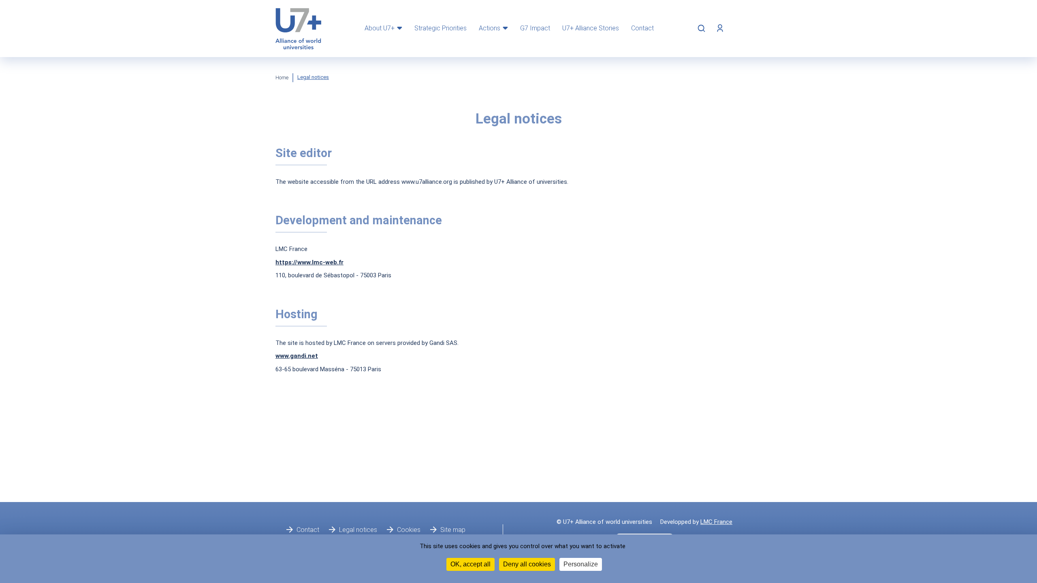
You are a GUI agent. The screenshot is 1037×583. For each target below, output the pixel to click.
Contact (308, 530)
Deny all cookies (527, 564)
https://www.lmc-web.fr (309, 262)
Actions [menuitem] (489, 28)
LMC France (716, 522)
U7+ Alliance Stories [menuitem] (590, 28)
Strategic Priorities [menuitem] (440, 28)
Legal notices (358, 530)
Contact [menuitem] (642, 28)
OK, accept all (470, 564)
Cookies (408, 530)
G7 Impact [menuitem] (535, 28)
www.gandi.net (296, 356)
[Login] (720, 28)
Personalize (580, 564)
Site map (452, 530)
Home (281, 77)
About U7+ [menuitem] (380, 28)
